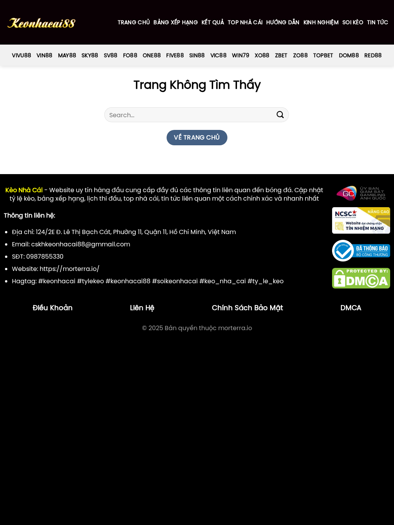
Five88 (175, 55)
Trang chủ (134, 22)
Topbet (323, 55)
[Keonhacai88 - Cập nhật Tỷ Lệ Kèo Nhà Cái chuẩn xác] (41, 22)
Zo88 (300, 55)
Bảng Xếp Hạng (176, 22)
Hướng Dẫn (283, 22)
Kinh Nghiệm (321, 22)
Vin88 (44, 55)
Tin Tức (377, 22)
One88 (152, 55)
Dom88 (349, 55)
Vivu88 (21, 55)
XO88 (262, 55)
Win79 (240, 55)
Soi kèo (352, 22)
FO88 (130, 55)
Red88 (373, 55)
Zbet (281, 55)
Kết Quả (213, 22)
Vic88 (218, 55)
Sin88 (197, 55)
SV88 (111, 55)
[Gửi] (280, 114)
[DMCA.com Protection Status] (361, 277)
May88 (67, 55)
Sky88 (90, 55)
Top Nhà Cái (245, 22)
